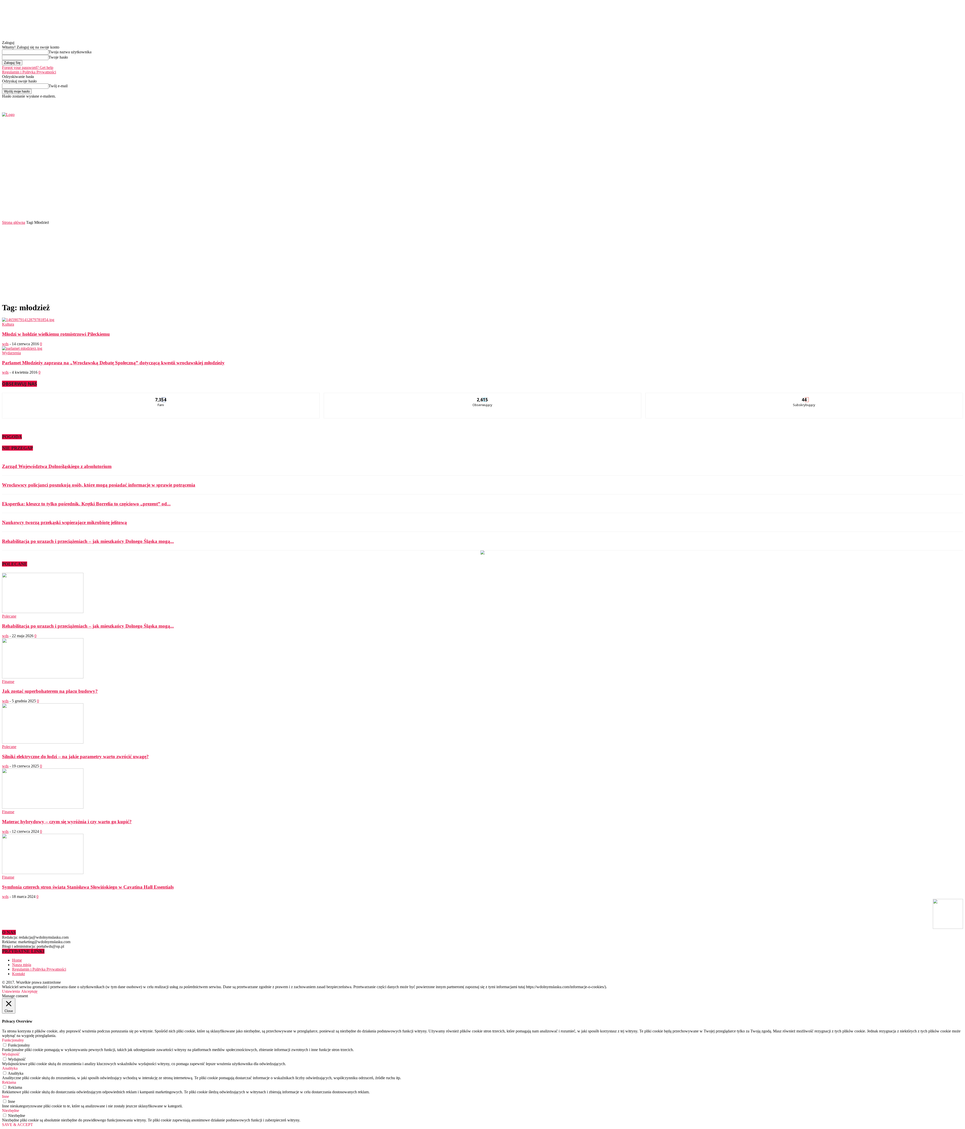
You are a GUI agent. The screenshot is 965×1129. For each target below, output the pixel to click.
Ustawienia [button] (11, 991)
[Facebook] (774, 102)
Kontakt (18, 974)
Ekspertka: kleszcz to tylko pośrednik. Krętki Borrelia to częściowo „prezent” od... (86, 503)
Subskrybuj (804, 397)
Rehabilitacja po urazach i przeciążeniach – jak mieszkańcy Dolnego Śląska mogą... (88, 541)
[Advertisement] (482, 262)
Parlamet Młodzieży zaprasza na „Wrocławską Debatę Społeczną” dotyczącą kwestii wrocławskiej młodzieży (113, 362)
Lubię (161, 397)
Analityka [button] (10, 1068)
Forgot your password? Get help (27, 67)
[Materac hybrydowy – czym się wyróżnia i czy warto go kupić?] (42, 807)
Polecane (9, 616)
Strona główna (13, 222)
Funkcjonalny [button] (13, 1040)
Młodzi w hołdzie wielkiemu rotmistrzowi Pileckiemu (56, 334)
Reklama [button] (9, 1082)
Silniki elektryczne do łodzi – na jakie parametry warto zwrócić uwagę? (75, 756)
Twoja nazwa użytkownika (70, 52)
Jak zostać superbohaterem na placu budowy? (50, 691)
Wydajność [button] (11, 1054)
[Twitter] (779, 102)
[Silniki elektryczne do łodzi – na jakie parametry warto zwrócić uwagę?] (42, 742)
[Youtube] (785, 102)
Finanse (8, 681)
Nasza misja (21, 965)
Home (17, 960)
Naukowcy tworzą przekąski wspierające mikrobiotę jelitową (64, 522)
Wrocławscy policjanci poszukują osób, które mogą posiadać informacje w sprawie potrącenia (98, 485)
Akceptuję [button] (29, 991)
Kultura (8, 324)
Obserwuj (482, 397)
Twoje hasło (58, 57)
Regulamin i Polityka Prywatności (29, 72)
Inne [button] (5, 1096)
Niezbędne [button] (10, 1110)
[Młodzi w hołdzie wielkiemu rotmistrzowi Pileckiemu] (28, 320)
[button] (952, 206)
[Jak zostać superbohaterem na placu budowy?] (42, 677)
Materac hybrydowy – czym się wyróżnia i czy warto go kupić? (67, 821)
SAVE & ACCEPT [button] (17, 1124)
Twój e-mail (58, 86)
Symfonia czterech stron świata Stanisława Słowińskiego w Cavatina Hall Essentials (88, 887)
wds (5, 344)
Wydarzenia (11, 353)
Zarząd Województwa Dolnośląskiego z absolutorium (57, 466)
